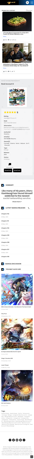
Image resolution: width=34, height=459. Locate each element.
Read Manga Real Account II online (11, 423)
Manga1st (20, 416)
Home (3, 80)
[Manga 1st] (10, 2)
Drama (12, 143)
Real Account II (15, 80)
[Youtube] (17, 440)
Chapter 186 (5, 256)
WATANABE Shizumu (10, 139)
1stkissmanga (5, 413)
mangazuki (5, 419)
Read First (8, 170)
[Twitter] (13, 440)
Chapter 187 (5, 249)
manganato (9, 418)
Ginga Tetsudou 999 (7, 358)
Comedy (8, 80)
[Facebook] (10, 440)
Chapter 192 (5, 214)
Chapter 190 (5, 228)
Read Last (17, 170)
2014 (5, 154)
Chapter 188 (5, 242)
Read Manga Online (9, 421)
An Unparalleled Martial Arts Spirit (11, 351)
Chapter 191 (5, 221)
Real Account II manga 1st (22, 424)
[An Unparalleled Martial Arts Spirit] (17, 334)
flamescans (26, 413)
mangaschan (25, 418)
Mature (22, 143)
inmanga (4, 415)
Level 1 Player (5, 365)
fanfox (20, 413)
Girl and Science (6, 403)
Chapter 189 (5, 235)
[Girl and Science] (17, 385)
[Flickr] (20, 440)
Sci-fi (27, 143)
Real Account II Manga (8, 424)
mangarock (16, 418)
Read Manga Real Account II (23, 421)
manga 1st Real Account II (20, 415)
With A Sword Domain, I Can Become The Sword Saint (16, 307)
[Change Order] (29, 208)
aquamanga (13, 413)
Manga (10, 415)
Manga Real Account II (11, 416)
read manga (20, 419)
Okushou (6, 134)
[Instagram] (24, 440)
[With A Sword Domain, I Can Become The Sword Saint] (17, 289)
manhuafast (12, 419)
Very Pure (4, 313)
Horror (17, 143)
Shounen (7, 145)
